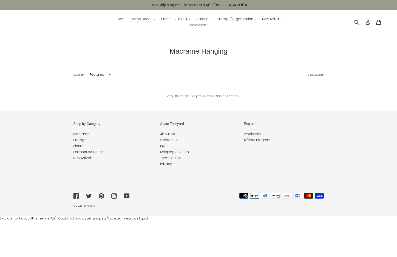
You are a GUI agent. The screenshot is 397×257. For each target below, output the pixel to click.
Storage (79, 140)
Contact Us (169, 140)
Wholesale (252, 134)
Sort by (79, 75)
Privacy (166, 164)
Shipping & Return (174, 152)
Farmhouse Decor (88, 152)
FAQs (164, 146)
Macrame (81, 134)
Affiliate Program (257, 140)
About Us (167, 134)
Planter (79, 146)
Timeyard (89, 206)
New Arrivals (83, 158)
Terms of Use (170, 158)
